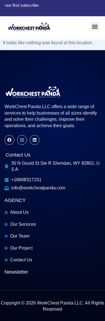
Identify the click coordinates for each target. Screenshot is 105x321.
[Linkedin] (34, 140)
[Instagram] (22, 140)
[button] (94, 26)
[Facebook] (9, 140)
